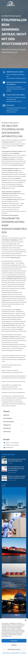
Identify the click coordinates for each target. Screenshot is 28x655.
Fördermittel (7, 425)
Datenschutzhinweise (15, 652)
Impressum (23, 652)
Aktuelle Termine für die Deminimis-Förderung (13, 381)
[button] (25, 620)
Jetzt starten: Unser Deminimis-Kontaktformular (13, 392)
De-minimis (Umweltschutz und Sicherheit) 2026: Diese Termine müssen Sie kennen (16, 468)
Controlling (7, 431)
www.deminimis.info (8, 209)
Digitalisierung (7, 418)
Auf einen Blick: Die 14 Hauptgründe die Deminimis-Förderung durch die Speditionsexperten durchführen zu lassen (12, 387)
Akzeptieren (14, 640)
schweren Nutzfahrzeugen (10, 243)
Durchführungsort (14, 267)
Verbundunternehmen (13, 203)
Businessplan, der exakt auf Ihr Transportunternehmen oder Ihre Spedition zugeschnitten (12, 401)
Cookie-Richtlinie (6, 652)
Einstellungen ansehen (14, 649)
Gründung (6, 415)
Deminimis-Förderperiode (14, 163)
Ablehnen (14, 645)
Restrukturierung (8, 421)
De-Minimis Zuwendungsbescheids (12, 265)
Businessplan (7, 428)
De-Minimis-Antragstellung (12, 140)
